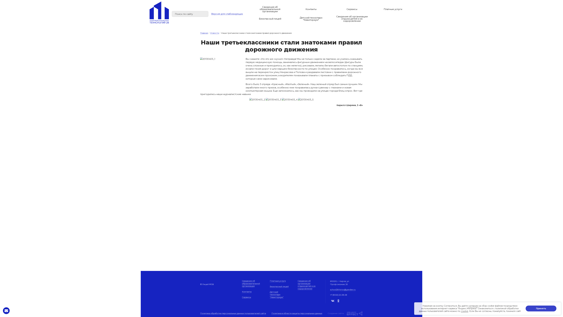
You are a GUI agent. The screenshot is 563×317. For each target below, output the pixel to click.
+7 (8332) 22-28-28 (338, 295)
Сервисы (352, 9)
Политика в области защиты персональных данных (296, 313)
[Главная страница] (159, 12)
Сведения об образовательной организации (270, 9)
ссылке (464, 311)
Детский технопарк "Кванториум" (311, 18)
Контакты (311, 9)
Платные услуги (393, 9)
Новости (214, 33)
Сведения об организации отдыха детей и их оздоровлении (352, 18)
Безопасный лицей (270, 18)
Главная (204, 33)
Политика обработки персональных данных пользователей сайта (233, 313)
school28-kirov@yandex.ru (343, 289)
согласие (473, 306)
